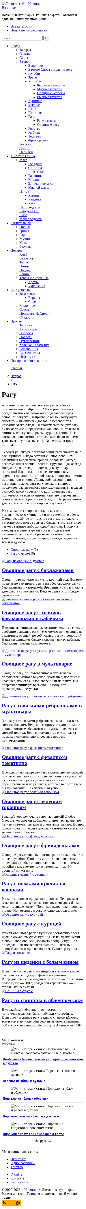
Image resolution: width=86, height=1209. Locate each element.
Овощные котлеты (51, 93)
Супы (23, 57)
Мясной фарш (38, 187)
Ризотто (34, 128)
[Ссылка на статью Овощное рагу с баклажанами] (23, 561)
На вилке (9, 7)
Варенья (34, 298)
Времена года (29, 353)
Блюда (15, 46)
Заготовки (27, 294)
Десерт (24, 148)
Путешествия (29, 341)
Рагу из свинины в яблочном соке (42, 1000)
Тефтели (34, 136)
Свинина (35, 168)
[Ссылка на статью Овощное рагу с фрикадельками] (28, 836)
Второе (24, 61)
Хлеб (23, 254)
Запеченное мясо (41, 183)
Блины (24, 274)
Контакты (18, 1178)
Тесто (23, 262)
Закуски (25, 144)
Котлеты (34, 81)
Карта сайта (19, 1182)
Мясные (34, 105)
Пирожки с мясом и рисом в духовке (31, 1116)
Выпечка (26, 258)
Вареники (35, 65)
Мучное (25, 238)
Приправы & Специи (35, 313)
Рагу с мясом (46, 120)
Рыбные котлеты (49, 97)
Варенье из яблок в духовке (24, 1081)
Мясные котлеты (49, 89)
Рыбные (34, 132)
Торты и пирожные (34, 278)
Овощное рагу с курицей (31, 924)
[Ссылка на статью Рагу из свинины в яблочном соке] (17, 991)
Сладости (26, 317)
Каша (23, 242)
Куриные (35, 101)
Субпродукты (29, 207)
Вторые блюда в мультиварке (50, 69)
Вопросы (26, 333)
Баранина (35, 176)
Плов (32, 109)
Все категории (21, 26)
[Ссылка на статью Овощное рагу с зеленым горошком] (30, 792)
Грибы (24, 231)
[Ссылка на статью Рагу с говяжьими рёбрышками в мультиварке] (42, 696)
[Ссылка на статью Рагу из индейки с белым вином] (16, 953)
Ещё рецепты (21, 290)
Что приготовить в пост (29, 360)
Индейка (34, 199)
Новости (25, 337)
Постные (35, 113)
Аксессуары (28, 329)
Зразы (32, 77)
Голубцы (34, 73)
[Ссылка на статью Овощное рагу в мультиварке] (43, 655)
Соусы (24, 309)
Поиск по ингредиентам (29, 30)
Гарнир (24, 235)
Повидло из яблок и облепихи (25, 1098)
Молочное (27, 305)
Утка (32, 203)
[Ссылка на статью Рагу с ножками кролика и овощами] (25, 874)
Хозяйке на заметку (34, 345)
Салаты (25, 54)
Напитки (26, 152)
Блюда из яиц (29, 211)
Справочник (28, 349)
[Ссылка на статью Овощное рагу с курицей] (22, 914)
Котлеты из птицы (51, 85)
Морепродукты (30, 219)
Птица (24, 191)
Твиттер (17, 1167)
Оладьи (25, 270)
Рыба (23, 215)
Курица (33, 195)
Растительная (21, 223)
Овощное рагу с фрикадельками (41, 845)
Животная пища (23, 156)
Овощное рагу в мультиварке (37, 664)
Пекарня (17, 250)
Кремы (33, 282)
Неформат (27, 357)
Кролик (34, 179)
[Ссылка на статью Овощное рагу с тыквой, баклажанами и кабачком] (43, 603)
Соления (34, 301)
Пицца (24, 266)
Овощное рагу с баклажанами (38, 570)
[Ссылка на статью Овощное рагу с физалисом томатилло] (32, 748)
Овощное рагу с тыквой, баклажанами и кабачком (32, 615)
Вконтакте (18, 1159)
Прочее (16, 321)
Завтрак (25, 50)
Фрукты (25, 246)
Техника (25, 325)
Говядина (35, 164)
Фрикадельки (38, 140)
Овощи (24, 227)
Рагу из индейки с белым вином (40, 962)
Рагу (31, 116)
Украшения (36, 286)
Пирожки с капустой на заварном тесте (33, 1134)
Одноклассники (23, 1163)
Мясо (23, 160)
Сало (41, 172)
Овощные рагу (48, 124)
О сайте (16, 1174)
